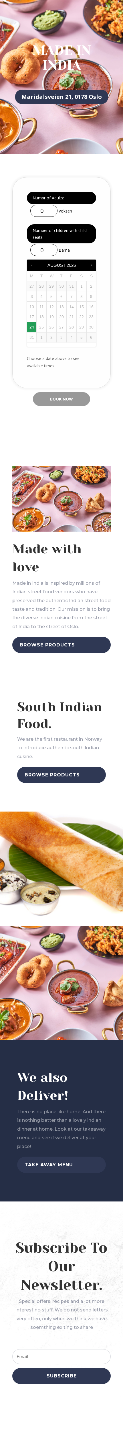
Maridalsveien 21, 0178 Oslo (61, 97)
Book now (61, 399)
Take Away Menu (49, 1164)
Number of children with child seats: (60, 234)
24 (31, 327)
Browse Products (47, 645)
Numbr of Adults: (48, 198)
